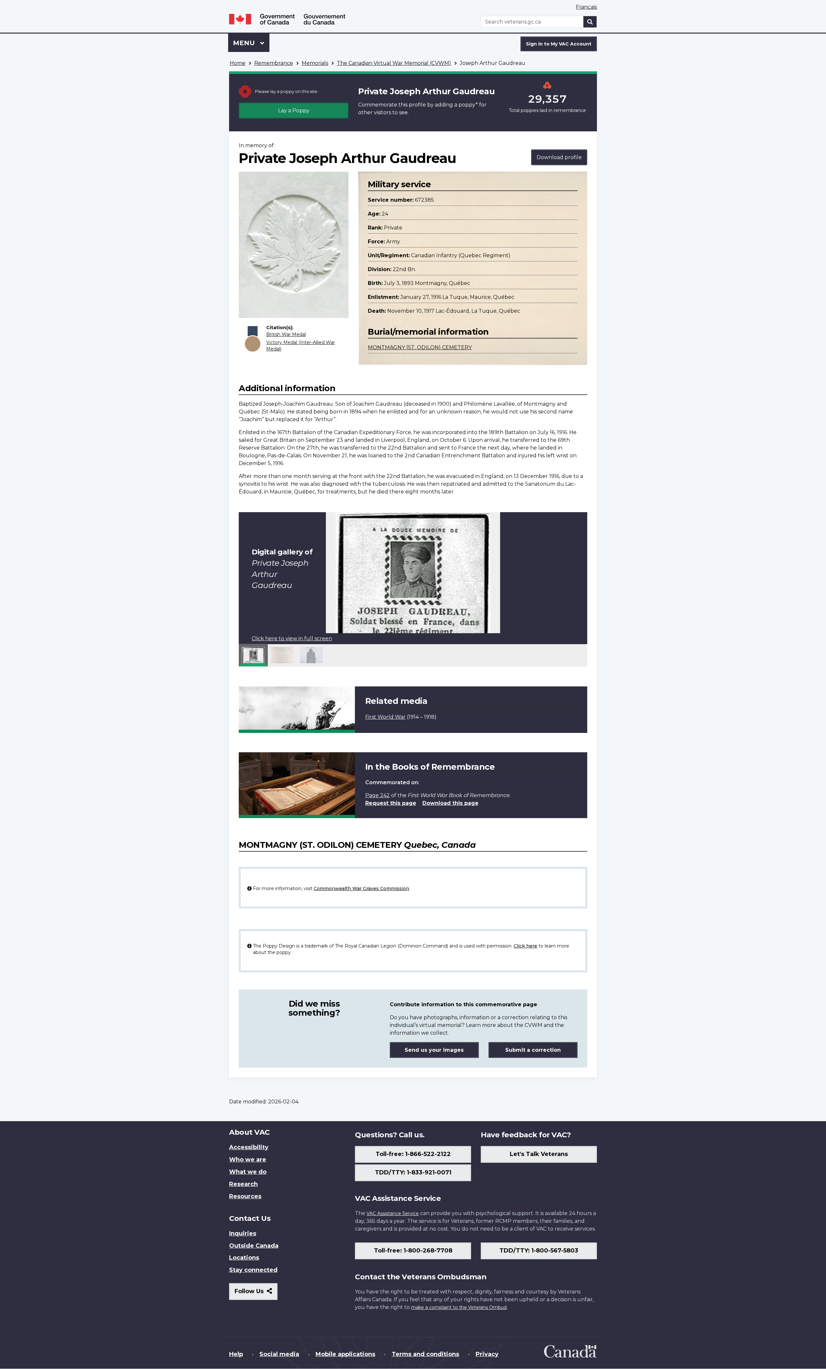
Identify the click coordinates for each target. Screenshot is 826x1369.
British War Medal (286, 334)
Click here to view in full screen (292, 638)
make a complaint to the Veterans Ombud (459, 1307)
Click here (525, 946)
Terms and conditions (425, 1354)
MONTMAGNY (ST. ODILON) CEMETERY (420, 347)
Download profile (559, 157)
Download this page (450, 803)
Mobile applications (345, 1354)
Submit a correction (533, 1050)
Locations (244, 1257)
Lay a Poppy (293, 110)
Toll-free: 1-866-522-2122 (413, 1154)
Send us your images (434, 1050)
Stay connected (253, 1269)
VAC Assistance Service (393, 1213)
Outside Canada (253, 1245)
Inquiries (242, 1233)
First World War (385, 717)
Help (236, 1354)
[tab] (253, 655)
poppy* (468, 105)
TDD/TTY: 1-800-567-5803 (538, 1250)
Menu (245, 43)
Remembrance (273, 63)
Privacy (487, 1354)
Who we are (247, 1159)
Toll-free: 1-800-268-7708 (413, 1250)
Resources (245, 1196)
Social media (279, 1354)
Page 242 (377, 795)
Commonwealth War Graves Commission (361, 888)
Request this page (390, 803)
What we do (248, 1171)
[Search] (590, 22)
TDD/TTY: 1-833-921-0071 (413, 1172)
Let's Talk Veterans (539, 1154)
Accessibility (248, 1147)
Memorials (315, 63)
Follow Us (256, 1293)
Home (238, 63)
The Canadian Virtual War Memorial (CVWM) (394, 63)
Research (243, 1184)
